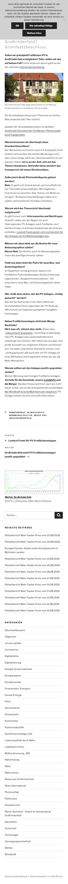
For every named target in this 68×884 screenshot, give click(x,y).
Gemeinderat (17, 412)
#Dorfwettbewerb (15, 630)
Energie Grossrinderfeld (18, 669)
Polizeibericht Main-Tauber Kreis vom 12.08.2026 (32, 597)
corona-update (13, 643)
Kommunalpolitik (21, 415)
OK (17, 25)
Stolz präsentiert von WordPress (46, 876)
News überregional (15, 785)
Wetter (9, 847)
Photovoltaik (12, 792)
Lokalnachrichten (14, 746)
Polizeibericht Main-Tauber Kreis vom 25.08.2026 (32, 535)
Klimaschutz (35, 412)
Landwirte (50, 380)
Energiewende (13, 682)
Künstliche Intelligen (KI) (18, 733)
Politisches (11, 798)
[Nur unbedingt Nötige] (64, 19)
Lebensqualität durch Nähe (20, 740)
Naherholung (12, 759)
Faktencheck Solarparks (19, 333)
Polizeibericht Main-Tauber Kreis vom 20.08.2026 (32, 565)
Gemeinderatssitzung (32, 67)
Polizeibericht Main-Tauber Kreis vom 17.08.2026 (32, 578)
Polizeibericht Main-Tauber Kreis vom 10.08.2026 (32, 610)
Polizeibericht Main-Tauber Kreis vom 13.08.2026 (32, 591)
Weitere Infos (34, 33)
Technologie (12, 834)
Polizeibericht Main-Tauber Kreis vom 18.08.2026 (32, 571)
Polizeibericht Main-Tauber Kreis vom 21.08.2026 (32, 558)
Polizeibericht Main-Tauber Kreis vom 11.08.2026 (32, 604)
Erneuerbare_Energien (17, 688)
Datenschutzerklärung (16, 876)
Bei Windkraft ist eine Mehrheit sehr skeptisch (31, 391)
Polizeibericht (12, 805)
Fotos (8, 701)
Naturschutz (12, 772)
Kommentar (11, 720)
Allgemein (10, 636)
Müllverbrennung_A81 (17, 753)
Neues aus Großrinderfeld (19, 779)
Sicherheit (10, 828)
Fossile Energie (13, 695)
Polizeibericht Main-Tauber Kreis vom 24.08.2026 (32, 541)
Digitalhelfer (12, 656)
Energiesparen (13, 675)
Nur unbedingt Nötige (41, 25)
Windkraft (10, 854)
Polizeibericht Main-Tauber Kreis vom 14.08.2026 (32, 584)
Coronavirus (12, 649)
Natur (8, 766)
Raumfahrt (11, 822)
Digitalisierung (13, 662)
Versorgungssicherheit (18, 841)
